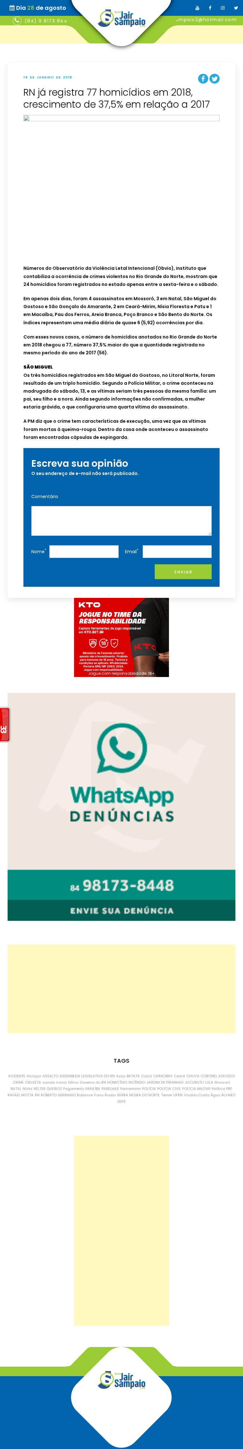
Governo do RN (93, 1082)
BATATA (133, 1076)
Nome (38, 551)
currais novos (54, 1082)
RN (37, 1095)
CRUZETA (33, 1082)
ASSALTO (50, 1076)
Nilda (27, 1088)
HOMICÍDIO (117, 1082)
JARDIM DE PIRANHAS (165, 1082)
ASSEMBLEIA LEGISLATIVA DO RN (87, 1076)
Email (131, 551)
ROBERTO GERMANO (58, 1095)
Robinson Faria (90, 1095)
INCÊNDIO (136, 1082)
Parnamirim (130, 1088)
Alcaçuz (34, 1076)
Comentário (44, 496)
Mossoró (222, 1082)
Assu (120, 1076)
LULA (209, 1082)
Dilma (73, 1082)
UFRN (178, 1095)
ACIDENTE (16, 1076)
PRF (229, 1088)
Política (218, 1088)
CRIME (18, 1082)
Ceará (179, 1076)
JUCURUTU (194, 1082)
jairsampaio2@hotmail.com (200, 19)
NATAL (16, 1088)
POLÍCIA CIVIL (169, 1088)
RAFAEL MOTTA (21, 1095)
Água (215, 1095)
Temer (166, 1095)
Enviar (183, 572)
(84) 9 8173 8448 (48, 21)
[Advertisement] (121, 989)
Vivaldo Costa (196, 1095)
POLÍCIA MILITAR (196, 1088)
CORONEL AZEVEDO (218, 1076)
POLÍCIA (149, 1088)
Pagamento (73, 1088)
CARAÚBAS (162, 1076)
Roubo (110, 1095)
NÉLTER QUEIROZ (48, 1088)
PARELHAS (110, 1088)
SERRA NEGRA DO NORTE (138, 1095)
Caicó (146, 1076)
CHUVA (192, 1076)
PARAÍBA (92, 1088)
